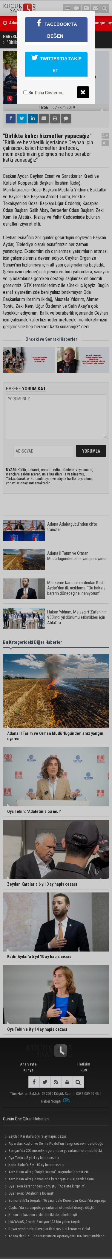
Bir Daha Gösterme (45, 93)
